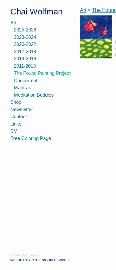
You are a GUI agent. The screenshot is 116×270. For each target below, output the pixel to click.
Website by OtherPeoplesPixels (40, 260)
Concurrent (25, 80)
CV (13, 131)
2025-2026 (25, 29)
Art (13, 22)
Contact (18, 116)
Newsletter (21, 109)
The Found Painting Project (42, 73)
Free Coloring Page (30, 138)
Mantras (22, 87)
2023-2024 (25, 37)
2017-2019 (25, 51)
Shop (15, 102)
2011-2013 (25, 66)
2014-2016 (25, 58)
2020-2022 (25, 44)
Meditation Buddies (34, 95)
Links (16, 123)
